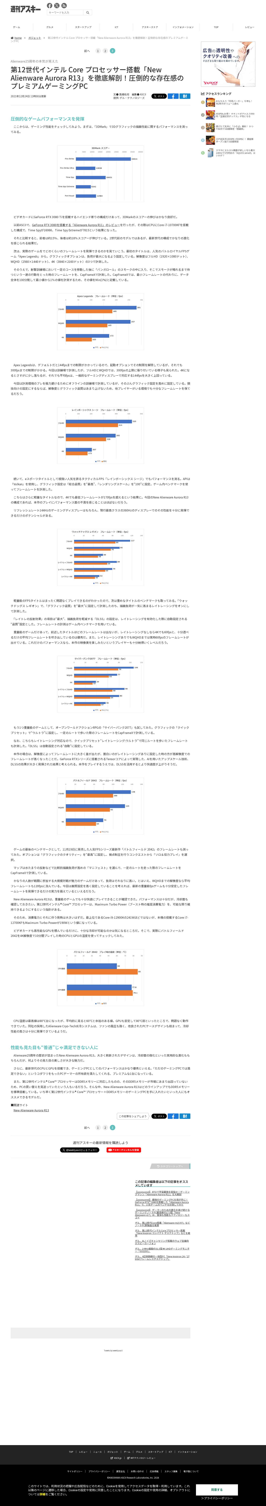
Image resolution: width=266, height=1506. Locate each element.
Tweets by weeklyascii (113, 1350)
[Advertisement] (189, 10)
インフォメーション (183, 27)
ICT (116, 27)
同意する (217, 1490)
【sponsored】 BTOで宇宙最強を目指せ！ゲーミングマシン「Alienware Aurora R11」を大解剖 (162, 1193)
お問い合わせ (137, 1471)
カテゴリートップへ (171, 1166)
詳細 (42, 1494)
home (18, 38)
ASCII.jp (118, 1457)
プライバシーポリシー (99, 1471)
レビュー (83, 1451)
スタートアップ (83, 27)
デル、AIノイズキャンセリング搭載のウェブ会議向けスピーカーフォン (162, 1242)
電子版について (191, 1471)
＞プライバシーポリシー (217, 1498)
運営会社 (120, 1471)
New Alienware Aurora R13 (31, 1110)
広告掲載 (154, 1471)
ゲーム (16, 27)
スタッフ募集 (171, 1471)
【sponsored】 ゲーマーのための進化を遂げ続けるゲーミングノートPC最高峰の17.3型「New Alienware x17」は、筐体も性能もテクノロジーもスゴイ (162, 1214)
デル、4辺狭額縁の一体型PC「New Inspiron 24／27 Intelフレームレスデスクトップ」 (162, 1257)
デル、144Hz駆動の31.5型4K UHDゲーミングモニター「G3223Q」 (162, 1249)
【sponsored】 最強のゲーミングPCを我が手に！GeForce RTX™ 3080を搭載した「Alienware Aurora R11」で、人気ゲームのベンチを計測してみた (162, 1202)
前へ (87, 51)
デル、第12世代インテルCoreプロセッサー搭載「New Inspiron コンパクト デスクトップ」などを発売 (162, 1233)
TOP (216, 27)
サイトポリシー (75, 1471)
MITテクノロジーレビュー (143, 1457)
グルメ (49, 27)
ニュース (97, 1451)
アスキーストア (150, 27)
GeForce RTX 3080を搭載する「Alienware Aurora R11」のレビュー (76, 225)
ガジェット (34, 38)
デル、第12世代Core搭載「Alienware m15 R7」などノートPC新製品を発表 (162, 1224)
